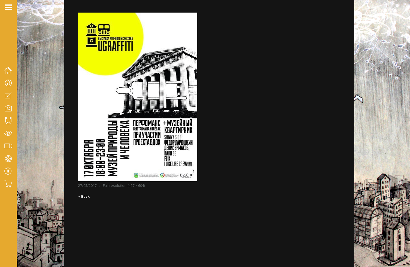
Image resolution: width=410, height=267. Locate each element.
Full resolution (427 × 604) (124, 185)
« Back (84, 196)
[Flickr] (14, 237)
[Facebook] (7, 237)
